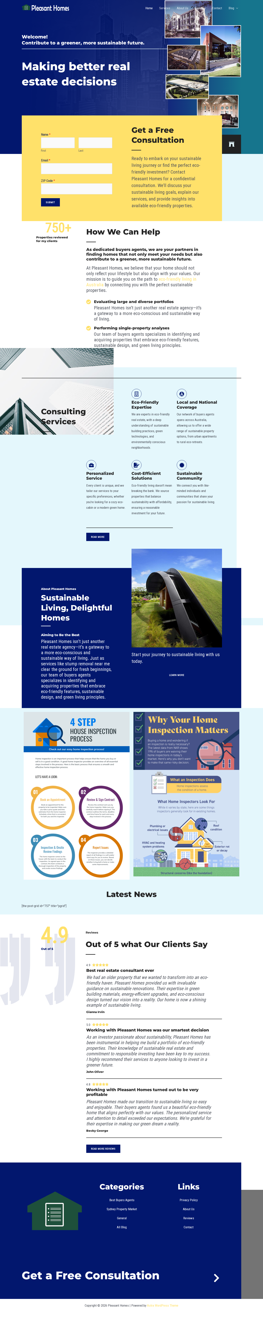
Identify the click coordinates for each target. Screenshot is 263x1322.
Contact (217, 8)
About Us (182, 8)
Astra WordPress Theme (162, 1305)
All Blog (122, 1227)
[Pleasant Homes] (46, 8)
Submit (50, 202)
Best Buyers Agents (121, 1200)
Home (149, 8)
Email (45, 160)
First (43, 150)
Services (164, 8)
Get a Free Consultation (91, 1275)
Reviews (200, 8)
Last (81, 150)
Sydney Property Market (122, 1209)
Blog (231, 8)
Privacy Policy (189, 1200)
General (122, 1218)
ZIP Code (48, 181)
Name (45, 134)
